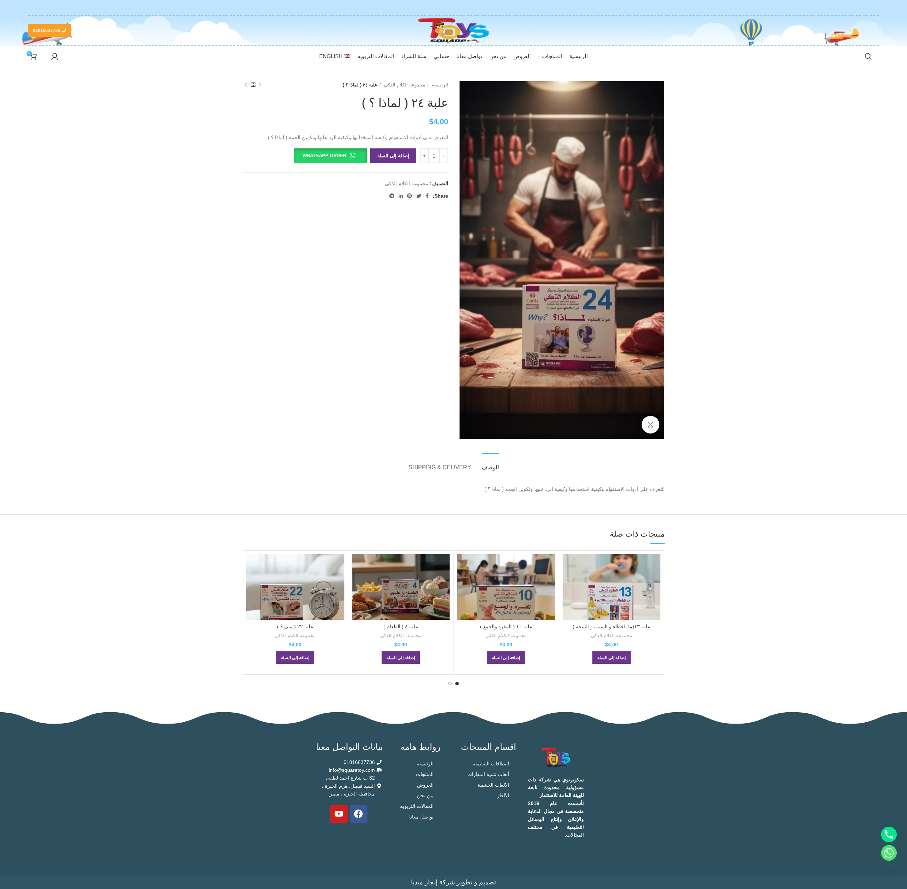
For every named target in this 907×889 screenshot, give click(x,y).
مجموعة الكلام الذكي (404, 84)
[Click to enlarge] (650, 425)
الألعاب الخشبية (493, 785)
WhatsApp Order (324, 155)
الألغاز (503, 795)
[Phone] (889, 834)
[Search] (868, 56)
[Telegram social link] (391, 195)
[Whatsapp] (889, 853)
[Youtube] (339, 814)
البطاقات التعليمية (491, 763)
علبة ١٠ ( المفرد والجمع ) (506, 626)
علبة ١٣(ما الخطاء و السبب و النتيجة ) (611, 626)
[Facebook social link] (427, 195)
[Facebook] (358, 814)
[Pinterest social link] (409, 195)
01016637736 (46, 30)
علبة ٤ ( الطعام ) (400, 626)
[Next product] (245, 85)
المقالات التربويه (417, 806)
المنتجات (425, 774)
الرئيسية (439, 84)
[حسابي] (55, 56)
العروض (425, 785)
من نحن (425, 795)
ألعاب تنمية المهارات (488, 774)
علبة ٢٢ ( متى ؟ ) (295, 626)
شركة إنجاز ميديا (433, 882)
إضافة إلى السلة (393, 155)
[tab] (490, 464)
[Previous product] (260, 85)
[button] (330, 155)
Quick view (568, 566)
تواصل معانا (421, 817)
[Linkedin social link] (400, 195)
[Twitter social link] (418, 195)
